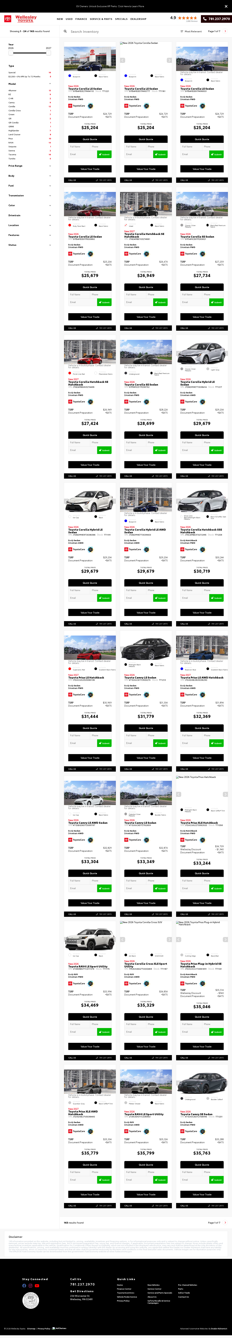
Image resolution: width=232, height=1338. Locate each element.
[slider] (10, 52)
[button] (113, 60)
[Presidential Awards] (35, 1300)
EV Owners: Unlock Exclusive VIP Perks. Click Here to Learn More (110, 6)
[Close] (226, 6)
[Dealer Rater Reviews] (184, 19)
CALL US (72, 180)
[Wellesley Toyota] (26, 18)
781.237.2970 (218, 19)
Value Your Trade (90, 169)
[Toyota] (7, 18)
